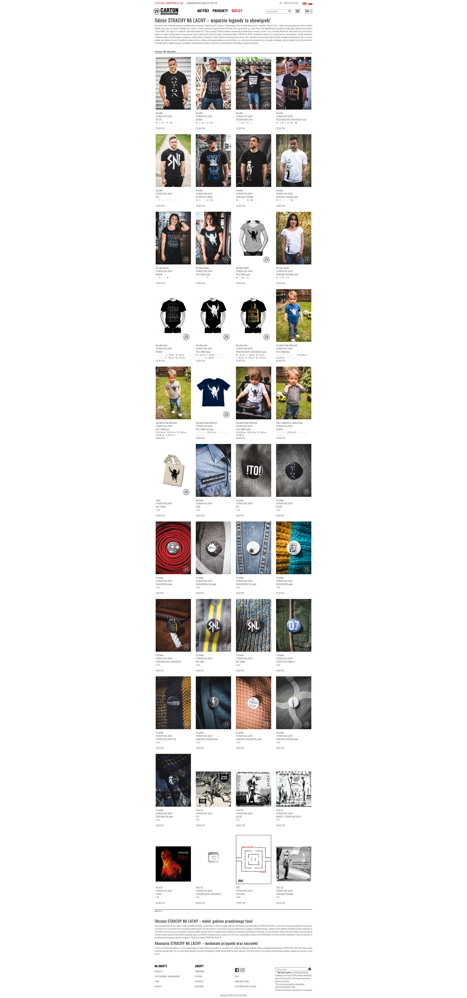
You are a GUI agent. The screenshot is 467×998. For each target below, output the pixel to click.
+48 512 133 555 (290, 3)
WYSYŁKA (198, 976)
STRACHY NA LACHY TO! (213, 937)
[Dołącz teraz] (310, 969)
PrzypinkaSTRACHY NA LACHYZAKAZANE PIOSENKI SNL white (249, 736)
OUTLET (237, 10)
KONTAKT (158, 986)
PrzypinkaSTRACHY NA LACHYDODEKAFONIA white (284, 581)
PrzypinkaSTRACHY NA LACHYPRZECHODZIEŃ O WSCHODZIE (168, 658)
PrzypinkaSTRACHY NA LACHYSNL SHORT (244, 658)
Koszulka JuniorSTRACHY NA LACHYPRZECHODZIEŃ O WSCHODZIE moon (251, 348)
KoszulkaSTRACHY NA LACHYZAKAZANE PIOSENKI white (287, 194)
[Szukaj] (289, 11)
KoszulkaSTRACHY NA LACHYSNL (164, 194)
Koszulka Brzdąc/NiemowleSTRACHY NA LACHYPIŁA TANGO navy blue (206, 426)
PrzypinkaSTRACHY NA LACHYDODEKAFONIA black (164, 581)
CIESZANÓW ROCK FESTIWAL (245, 986)
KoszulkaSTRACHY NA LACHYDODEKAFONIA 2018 (244, 116)
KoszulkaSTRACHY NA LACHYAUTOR (164, 116)
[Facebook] (237, 970)
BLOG (237, 976)
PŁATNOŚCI (199, 981)
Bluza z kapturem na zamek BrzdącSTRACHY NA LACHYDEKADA (289, 426)
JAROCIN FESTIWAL (242, 981)
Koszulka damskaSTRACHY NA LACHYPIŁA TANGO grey (244, 271)
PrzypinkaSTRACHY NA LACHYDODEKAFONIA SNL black (206, 581)
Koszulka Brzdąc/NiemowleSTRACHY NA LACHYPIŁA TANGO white (246, 426)
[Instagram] (242, 970)
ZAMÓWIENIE (199, 971)
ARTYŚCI (203, 10)
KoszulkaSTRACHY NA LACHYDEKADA (204, 116)
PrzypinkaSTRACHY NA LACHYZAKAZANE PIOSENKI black (207, 736)
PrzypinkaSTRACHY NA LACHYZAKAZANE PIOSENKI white (287, 736)
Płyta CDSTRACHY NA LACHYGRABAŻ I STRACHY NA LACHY (288, 813)
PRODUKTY (220, 10)
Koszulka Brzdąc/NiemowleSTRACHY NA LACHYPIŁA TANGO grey (166, 426)
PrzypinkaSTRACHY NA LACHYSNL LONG (204, 658)
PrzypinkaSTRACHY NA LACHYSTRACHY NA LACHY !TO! (166, 736)
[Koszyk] (298, 11)
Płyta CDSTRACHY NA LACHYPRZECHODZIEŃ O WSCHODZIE (208, 891)
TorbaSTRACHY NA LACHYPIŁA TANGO (164, 503)
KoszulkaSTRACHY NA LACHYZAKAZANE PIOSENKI (244, 194)
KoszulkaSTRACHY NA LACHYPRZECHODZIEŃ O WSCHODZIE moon (291, 116)
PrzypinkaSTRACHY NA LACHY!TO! (244, 503)
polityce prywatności (282, 981)
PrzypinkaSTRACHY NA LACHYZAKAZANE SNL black (164, 813)
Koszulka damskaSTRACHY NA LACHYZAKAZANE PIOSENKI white (287, 271)
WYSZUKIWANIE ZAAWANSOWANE (167, 976)
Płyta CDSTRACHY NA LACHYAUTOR (244, 813)
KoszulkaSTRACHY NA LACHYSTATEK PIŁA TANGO (204, 194)
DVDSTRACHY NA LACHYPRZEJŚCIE (244, 891)
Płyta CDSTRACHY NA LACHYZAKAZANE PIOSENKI (284, 891)
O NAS (157, 981)
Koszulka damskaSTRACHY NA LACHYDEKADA (164, 271)
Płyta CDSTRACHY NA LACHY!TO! (204, 813)
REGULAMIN (199, 986)
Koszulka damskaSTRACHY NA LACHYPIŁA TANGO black (204, 271)
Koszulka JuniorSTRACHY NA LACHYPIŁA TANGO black (204, 348)
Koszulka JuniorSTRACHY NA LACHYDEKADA (164, 348)
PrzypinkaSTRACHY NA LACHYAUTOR (284, 503)
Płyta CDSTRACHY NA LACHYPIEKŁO (164, 891)
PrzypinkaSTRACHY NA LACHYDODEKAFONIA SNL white (246, 581)
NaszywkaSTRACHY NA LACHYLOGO (204, 503)
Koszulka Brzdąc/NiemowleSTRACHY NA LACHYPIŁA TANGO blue (286, 348)
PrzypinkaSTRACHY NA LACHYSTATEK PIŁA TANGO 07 (285, 658)
